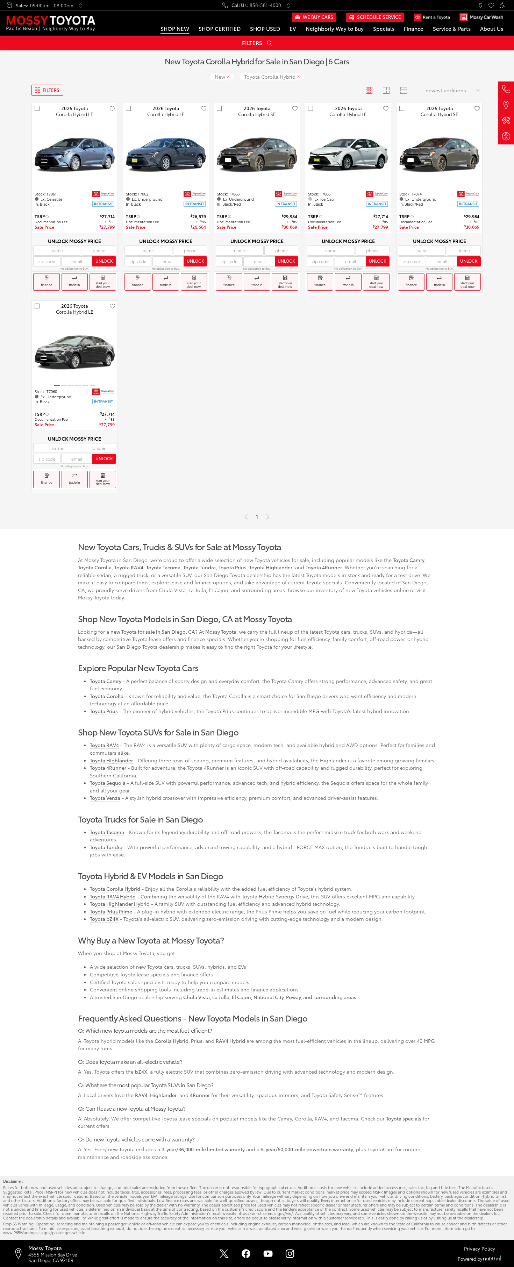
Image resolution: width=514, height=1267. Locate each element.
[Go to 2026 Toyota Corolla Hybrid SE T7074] (439, 155)
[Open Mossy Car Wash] (481, 17)
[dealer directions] (20, 1253)
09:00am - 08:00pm (51, 5)
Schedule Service (379, 17)
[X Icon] (224, 1254)
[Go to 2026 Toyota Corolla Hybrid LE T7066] (348, 155)
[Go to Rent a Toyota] (432, 17)
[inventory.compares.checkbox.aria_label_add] (37, 108)
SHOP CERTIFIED (220, 28)
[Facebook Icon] (246, 1254)
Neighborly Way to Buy (335, 28)
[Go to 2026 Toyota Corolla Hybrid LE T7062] (166, 155)
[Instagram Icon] (290, 1254)
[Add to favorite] (112, 108)
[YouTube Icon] (268, 1254)
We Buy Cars (318, 17)
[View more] (80, 5)
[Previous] (246, 517)
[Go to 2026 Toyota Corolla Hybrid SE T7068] (257, 155)
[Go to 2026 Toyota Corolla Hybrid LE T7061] (74, 155)
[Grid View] (368, 90)
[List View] (403, 90)
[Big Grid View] (386, 90)
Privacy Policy (479, 1248)
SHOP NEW (174, 28)
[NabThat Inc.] (492, 1258)
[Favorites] (491, 5)
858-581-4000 (265, 5)
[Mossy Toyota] (50, 23)
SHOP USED (265, 28)
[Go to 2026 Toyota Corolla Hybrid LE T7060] (74, 352)
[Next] (268, 517)
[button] (480, 5)
